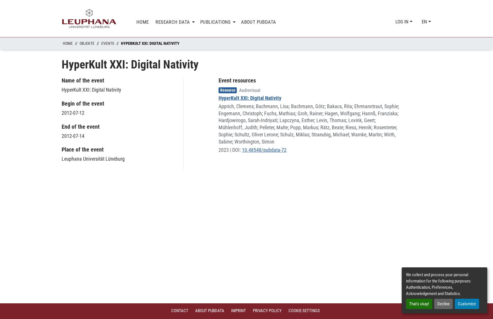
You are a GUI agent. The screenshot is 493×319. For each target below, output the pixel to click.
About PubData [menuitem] (258, 22)
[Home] (89, 19)
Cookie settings (304, 310)
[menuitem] (174, 22)
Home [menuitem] (142, 22)
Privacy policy (267, 310)
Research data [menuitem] (172, 22)
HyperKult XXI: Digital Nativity (250, 98)
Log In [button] (402, 22)
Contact (179, 310)
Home (68, 43)
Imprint (238, 310)
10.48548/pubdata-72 (264, 150)
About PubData (209, 310)
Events (107, 43)
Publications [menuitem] (215, 22)
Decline (443, 303)
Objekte (87, 43)
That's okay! (419, 303)
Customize (467, 303)
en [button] (425, 22)
